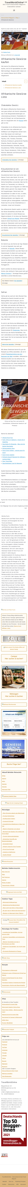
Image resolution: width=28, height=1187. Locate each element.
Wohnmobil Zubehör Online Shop (11, 1007)
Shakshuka (16, 330)
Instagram (4, 1050)
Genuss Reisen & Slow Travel (10, 1071)
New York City (6, 871)
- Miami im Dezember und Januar (11, 829)
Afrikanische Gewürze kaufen (13, 85)
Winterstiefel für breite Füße (9, 1004)
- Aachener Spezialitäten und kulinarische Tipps (13, 938)
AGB (17, 1184)
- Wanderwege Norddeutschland (11, 905)
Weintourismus (6, 533)
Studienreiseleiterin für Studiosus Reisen (13, 555)
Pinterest (4, 1044)
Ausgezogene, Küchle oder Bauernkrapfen (13, 985)
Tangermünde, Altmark (8, 885)
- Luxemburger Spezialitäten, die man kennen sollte (12, 933)
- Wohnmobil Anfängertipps (9, 902)
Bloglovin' (4, 1066)
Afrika (3, 775)
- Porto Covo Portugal (8, 849)
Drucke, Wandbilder (7, 1023)
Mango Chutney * (6, 273)
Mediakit (5, 1181)
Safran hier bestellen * (8, 344)
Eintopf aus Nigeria (13, 218)
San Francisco (6, 877)
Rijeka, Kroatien (6, 882)
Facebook (4, 1042)
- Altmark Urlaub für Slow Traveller (11, 846)
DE (26, 2)
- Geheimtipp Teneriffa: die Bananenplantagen (9, 840)
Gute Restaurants (6, 1076)
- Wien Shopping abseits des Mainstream (13, 813)
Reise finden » (14, 730)
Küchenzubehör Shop (8, 448)
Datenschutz (17, 626)
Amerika (4, 786)
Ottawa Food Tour (7, 437)
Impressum (23, 1184)
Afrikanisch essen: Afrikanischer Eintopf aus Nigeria (14, 974)
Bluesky (4, 1061)
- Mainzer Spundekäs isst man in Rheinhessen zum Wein (11, 943)
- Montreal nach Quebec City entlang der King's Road (13, 832)
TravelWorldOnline (14, 2)
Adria (3, 781)
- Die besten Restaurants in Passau (11, 951)
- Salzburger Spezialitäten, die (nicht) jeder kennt (13, 947)
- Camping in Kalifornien (8, 852)
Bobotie (12, 248)
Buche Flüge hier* (14, 764)
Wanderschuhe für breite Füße (10, 1014)
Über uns (11, 1181)
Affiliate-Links (6, 628)
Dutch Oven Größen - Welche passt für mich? (12, 1011)
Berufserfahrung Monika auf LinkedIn (12, 600)
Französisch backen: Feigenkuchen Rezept (13, 982)
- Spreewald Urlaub (7, 844)
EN (24, 2)
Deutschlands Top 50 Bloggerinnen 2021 (13, 589)
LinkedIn (4, 1055)
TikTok (4, 1058)
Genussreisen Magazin (7, 17)
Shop (17, 17)
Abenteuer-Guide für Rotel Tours (11, 550)
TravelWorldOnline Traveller (16, 525)
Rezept (21, 120)
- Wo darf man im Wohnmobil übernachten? (13, 910)
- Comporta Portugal (7, 821)
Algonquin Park (6, 789)
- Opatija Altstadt (6, 854)
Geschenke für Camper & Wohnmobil (12, 1017)
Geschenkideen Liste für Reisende (12, 463)
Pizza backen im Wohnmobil (9, 970)
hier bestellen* (18, 280)
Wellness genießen (7, 1073)
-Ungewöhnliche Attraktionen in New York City (13, 825)
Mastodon (4, 1064)
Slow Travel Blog (7, 461)
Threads (4, 1053)
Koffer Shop (5, 1020)
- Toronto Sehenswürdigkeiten (10, 836)
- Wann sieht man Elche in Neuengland (12, 908)
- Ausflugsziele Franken (8, 818)
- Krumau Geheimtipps (8, 816)
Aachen (4, 778)
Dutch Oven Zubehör (8, 455)
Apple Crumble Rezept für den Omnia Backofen (12, 979)
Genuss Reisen (13, 531)
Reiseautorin (8, 578)
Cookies (4, 1184)
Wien (3, 874)
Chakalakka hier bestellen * (10, 160)
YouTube (17, 585)
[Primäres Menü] (14, 10)
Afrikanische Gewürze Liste (13, 87)
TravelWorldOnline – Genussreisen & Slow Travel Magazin (14, 1177)
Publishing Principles (20, 1181)
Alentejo (4, 784)
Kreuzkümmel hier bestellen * (10, 235)
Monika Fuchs (6, 52)
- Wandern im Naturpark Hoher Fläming (12, 913)
